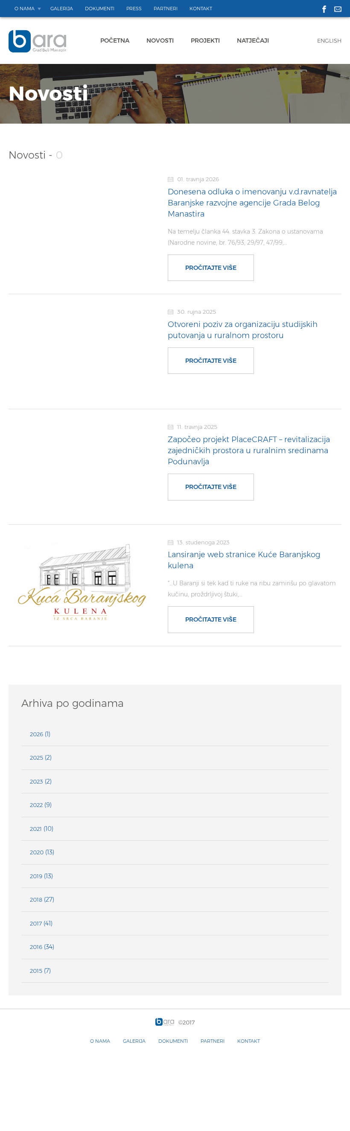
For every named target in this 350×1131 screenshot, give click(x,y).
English (329, 40)
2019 (36, 876)
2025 (36, 757)
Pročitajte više (210, 268)
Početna (114, 40)
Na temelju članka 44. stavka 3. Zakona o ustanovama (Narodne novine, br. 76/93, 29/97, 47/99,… (245, 237)
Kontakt (201, 9)
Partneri (166, 9)
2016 (36, 946)
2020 (37, 852)
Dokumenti (99, 9)
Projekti (205, 40)
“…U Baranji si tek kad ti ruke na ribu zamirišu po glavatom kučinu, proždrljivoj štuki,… (252, 588)
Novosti (160, 40)
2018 (36, 899)
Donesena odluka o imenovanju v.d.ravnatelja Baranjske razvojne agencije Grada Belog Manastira (252, 203)
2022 (36, 804)
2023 (36, 781)
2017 (36, 923)
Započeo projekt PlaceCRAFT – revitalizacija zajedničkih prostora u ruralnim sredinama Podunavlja (249, 450)
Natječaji (253, 40)
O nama (25, 9)
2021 (36, 828)
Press (134, 9)
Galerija (61, 9)
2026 (36, 734)
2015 (36, 970)
